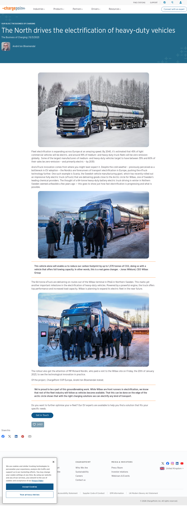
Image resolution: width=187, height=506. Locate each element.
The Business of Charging (23, 23)
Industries (38, 9)
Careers (79, 475)
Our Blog (5, 23)
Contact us (81, 480)
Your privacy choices (29, 494)
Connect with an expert (174, 9)
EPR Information (117, 493)
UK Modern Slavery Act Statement (143, 493)
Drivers (95, 9)
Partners (77, 9)
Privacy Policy (37, 480)
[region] (29, 481)
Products (58, 9)
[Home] (13, 8)
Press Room (117, 467)
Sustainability (82, 471)
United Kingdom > (174, 468)
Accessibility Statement (68, 493)
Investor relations (119, 471)
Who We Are (82, 467)
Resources (114, 9)
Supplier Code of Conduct (94, 493)
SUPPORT (154, 2)
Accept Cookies (29, 487)
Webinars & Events (120, 475)
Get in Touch (42, 415)
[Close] (53, 462)
